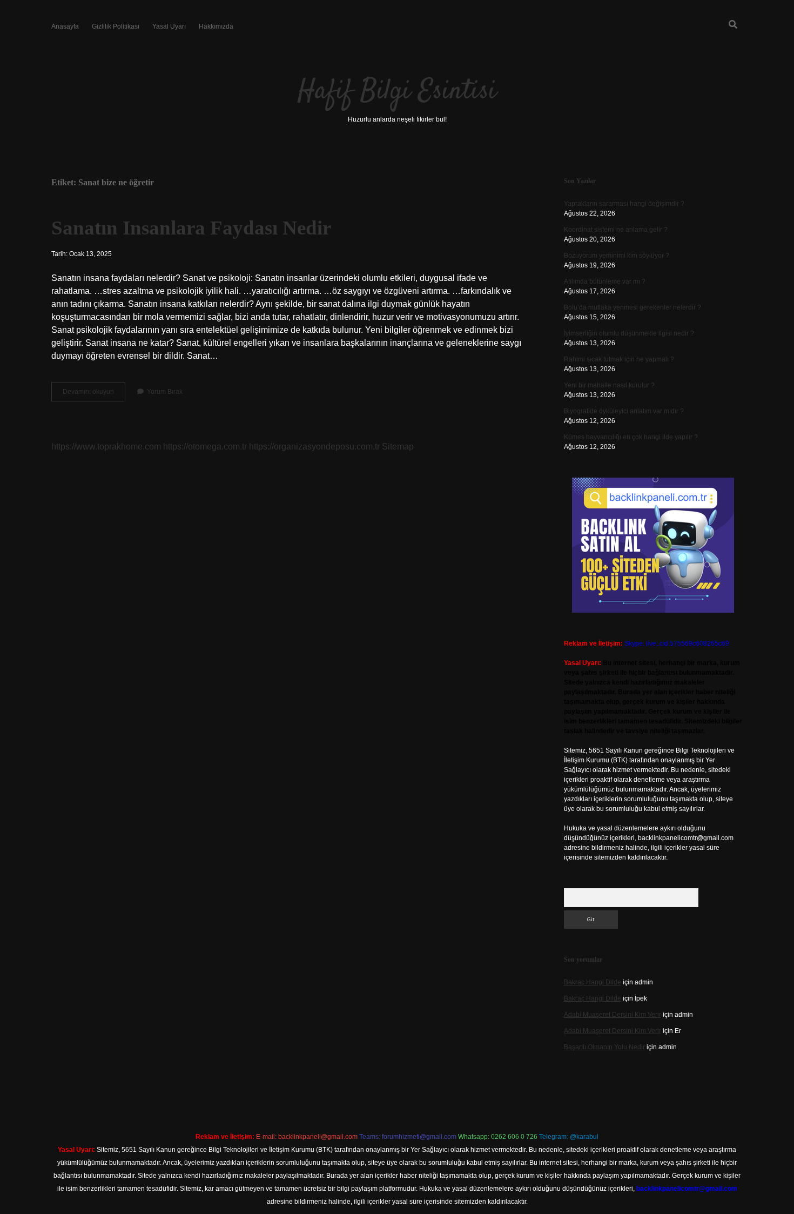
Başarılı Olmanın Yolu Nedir (604, 1047)
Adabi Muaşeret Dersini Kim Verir (612, 1014)
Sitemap (398, 446)
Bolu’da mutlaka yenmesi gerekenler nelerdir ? (632, 307)
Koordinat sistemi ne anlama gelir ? (616, 229)
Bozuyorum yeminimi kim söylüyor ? (616, 255)
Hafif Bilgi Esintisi (397, 91)
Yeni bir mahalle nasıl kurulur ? (609, 385)
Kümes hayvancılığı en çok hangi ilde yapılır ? (631, 437)
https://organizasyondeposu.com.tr (314, 446)
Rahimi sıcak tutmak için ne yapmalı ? (619, 359)
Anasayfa (65, 26)
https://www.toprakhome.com (106, 446)
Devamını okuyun (94, 394)
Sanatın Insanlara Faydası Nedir (191, 228)
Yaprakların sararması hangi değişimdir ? (624, 203)
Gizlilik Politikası (115, 26)
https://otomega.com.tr (205, 446)
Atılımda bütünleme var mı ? (604, 281)
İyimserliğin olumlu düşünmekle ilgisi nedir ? (629, 333)
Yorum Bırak (165, 391)
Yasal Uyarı (169, 26)
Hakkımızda (216, 26)
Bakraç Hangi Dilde (592, 982)
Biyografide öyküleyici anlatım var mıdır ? (624, 411)
